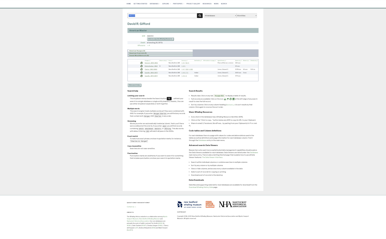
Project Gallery (193, 4)
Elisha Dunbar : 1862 (151, 66)
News (216, 4)
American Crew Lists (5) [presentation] (138, 53)
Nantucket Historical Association (138, 221)
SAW (160, 225)
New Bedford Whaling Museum (149, 219)
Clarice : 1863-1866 (151, 69)
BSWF (144, 225)
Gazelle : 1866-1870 (151, 72)
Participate (178, 4)
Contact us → (131, 207)
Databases (154, 4)
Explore (165, 4)
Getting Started (140, 4)
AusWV (129, 230)
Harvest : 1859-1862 (151, 63)
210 (187, 69)
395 (191, 69)
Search (224, 4)
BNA (153, 228)
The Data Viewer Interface (212, 157)
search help (134, 85)
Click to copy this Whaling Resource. (160, 39)
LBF (136, 228)
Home (129, 4)
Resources (207, 4)
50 (187, 63)
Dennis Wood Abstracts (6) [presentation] (139, 55)
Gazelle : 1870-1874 (151, 76)
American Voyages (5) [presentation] (137, 51)
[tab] (160, 51)
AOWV (161, 223)
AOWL (129, 225)
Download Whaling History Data (201, 187)
